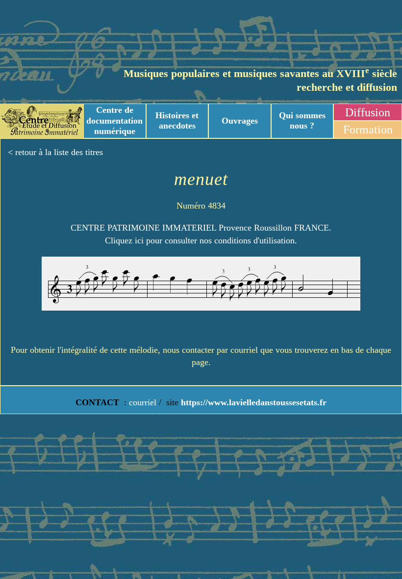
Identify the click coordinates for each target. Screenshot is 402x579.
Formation (368, 129)
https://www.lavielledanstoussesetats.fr (252, 402)
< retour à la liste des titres (55, 152)
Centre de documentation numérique (114, 120)
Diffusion (367, 112)
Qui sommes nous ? (302, 120)
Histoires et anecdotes (177, 120)
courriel (142, 402)
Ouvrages (240, 121)
